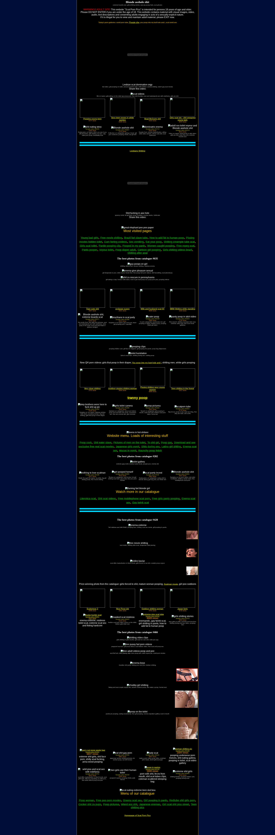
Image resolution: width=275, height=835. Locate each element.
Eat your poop (154, 241)
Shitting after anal (137, 253)
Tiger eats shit (92, 309)
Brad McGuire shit (152, 119)
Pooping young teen (92, 119)
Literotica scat (88, 498)
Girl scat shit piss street (175, 804)
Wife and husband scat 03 (152, 309)
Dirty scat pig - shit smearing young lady (183, 118)
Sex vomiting (136, 241)
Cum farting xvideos (115, 241)
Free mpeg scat (185, 245)
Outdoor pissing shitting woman (122, 388)
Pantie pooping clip (109, 245)
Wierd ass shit (129, 804)
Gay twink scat (140, 502)
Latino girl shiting (171, 446)
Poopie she (134, 22)
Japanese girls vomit (127, 446)
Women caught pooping (160, 245)
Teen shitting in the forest (182, 388)
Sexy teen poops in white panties (122, 118)
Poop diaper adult (125, 249)
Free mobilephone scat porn (134, 498)
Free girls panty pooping (166, 498)
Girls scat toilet (88, 245)
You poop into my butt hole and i (146, 362)
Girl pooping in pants (155, 800)
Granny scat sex (132, 800)
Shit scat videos (107, 498)
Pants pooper (89, 249)
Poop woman (86, 800)
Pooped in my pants (133, 245)
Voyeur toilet (106, 249)
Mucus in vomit (127, 450)
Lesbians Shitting (137, 151)
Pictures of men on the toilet (129, 442)
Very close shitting (92, 388)
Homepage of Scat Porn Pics (137, 815)
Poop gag (166, 442)
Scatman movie (171, 584)
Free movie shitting (111, 237)
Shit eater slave (102, 442)
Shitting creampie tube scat (179, 241)
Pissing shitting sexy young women (152, 388)
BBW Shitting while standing (182, 309)
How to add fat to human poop (167, 237)
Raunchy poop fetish (150, 450)
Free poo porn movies (108, 800)
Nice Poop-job (122, 609)
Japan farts (182, 609)
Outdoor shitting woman (152, 609)
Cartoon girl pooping (149, 249)
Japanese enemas (149, 804)
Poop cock (86, 442)
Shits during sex (150, 446)
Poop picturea (111, 804)
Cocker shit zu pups (89, 804)
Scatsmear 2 (92, 609)
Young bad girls (89, 237)
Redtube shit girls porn (182, 800)
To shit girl (153, 442)
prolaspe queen (122, 309)
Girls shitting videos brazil (177, 249)
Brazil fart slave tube (136, 237)
